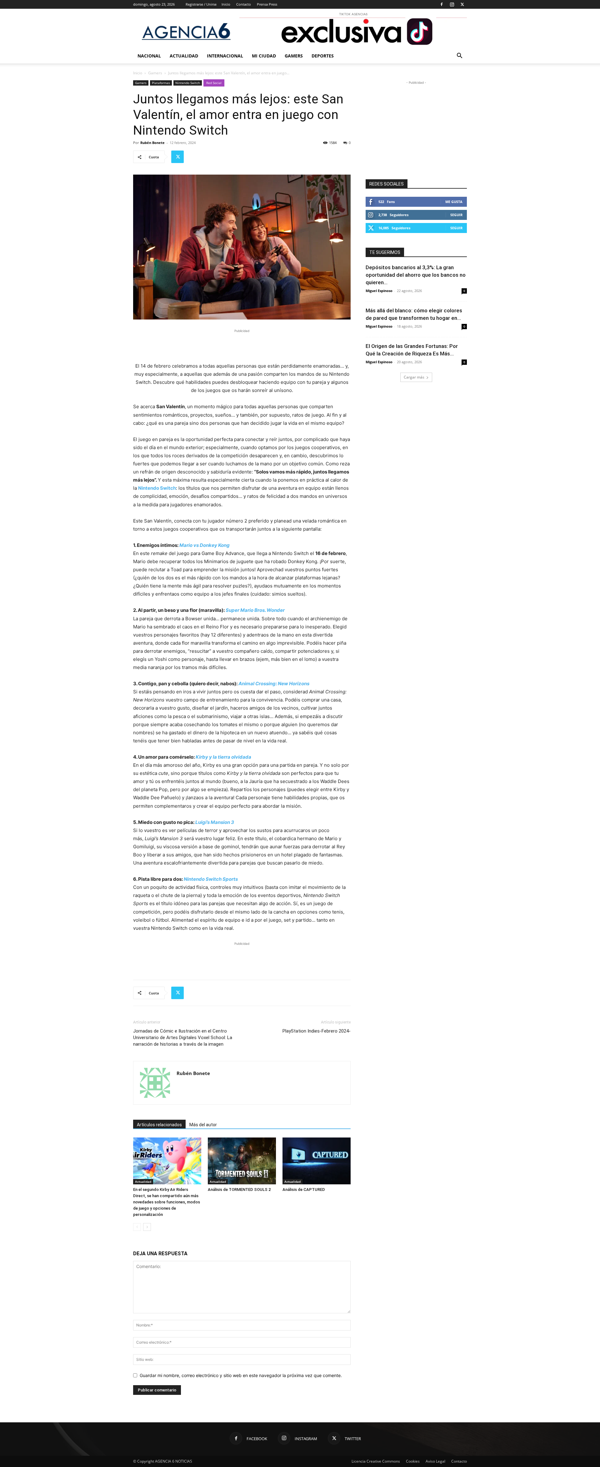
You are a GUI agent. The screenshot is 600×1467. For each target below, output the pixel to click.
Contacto (243, 4)
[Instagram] (452, 4)
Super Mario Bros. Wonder (255, 610)
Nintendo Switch (187, 83)
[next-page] (147, 1227)
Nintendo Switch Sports (211, 879)
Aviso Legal (435, 1461)
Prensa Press (267, 4)
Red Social (214, 83)
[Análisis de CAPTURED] (316, 1160)
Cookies (413, 1461)
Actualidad (184, 56)
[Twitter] (462, 4)
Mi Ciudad (264, 56)
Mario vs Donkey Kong (204, 545)
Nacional (149, 56)
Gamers (294, 56)
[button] (459, 56)
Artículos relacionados (159, 1124)
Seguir (456, 214)
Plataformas (161, 83)
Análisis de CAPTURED (303, 1189)
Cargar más (414, 377)
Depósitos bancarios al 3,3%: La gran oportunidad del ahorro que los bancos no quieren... (416, 274)
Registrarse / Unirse (201, 4)
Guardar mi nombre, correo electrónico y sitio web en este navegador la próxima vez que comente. (241, 1375)
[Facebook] (441, 4)
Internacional (225, 56)
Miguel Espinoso (379, 290)
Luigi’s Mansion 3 (214, 822)
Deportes (323, 56)
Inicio (226, 4)
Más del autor (203, 1124)
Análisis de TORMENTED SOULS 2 (239, 1189)
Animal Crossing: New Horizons (273, 683)
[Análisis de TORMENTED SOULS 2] (242, 1160)
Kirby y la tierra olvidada (223, 757)
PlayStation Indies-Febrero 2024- (316, 1031)
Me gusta (453, 201)
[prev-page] (137, 1227)
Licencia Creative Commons (376, 1461)
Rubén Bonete (152, 142)
